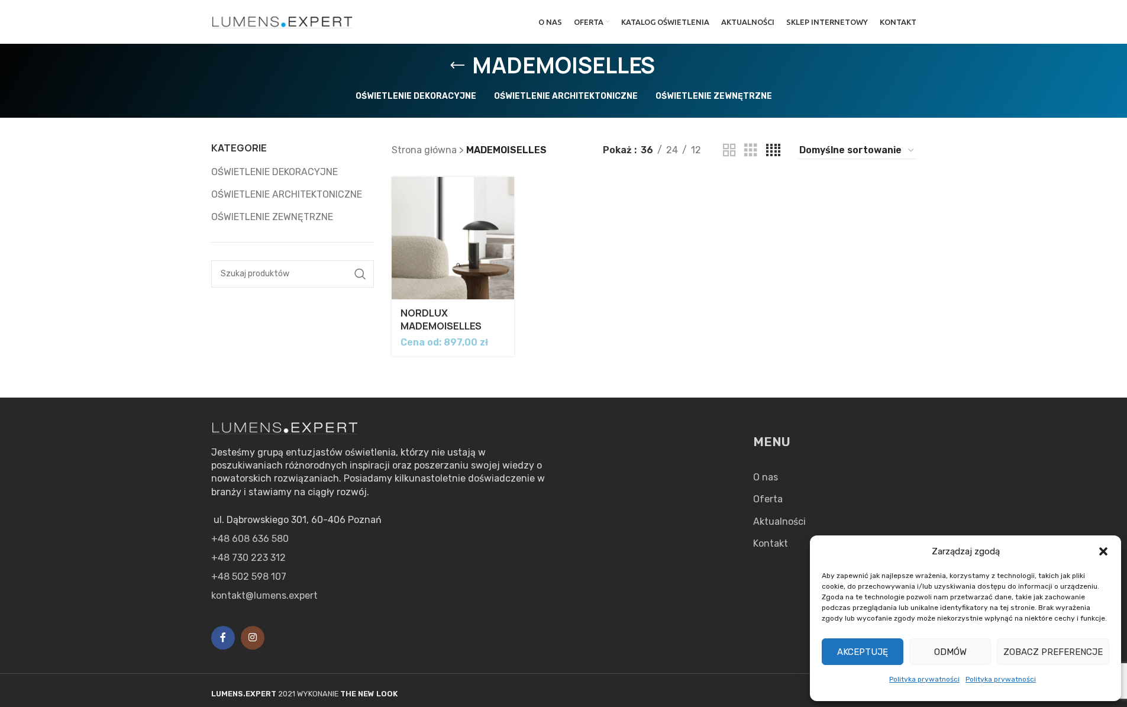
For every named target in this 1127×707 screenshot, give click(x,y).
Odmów (950, 652)
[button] (1103, 551)
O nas (765, 477)
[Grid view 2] (729, 150)
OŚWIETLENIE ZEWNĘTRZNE (272, 216)
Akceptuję (862, 652)
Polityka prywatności (924, 679)
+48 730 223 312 (248, 557)
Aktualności (779, 521)
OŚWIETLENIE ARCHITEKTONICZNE (286, 194)
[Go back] (457, 66)
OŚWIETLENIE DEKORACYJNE (274, 171)
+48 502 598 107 (248, 576)
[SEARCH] (360, 274)
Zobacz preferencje (1053, 652)
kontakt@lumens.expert (264, 595)
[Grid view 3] (750, 150)
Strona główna (424, 150)
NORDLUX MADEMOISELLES (441, 319)
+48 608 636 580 (250, 538)
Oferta (768, 499)
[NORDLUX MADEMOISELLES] (453, 238)
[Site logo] (282, 21)
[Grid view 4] (773, 150)
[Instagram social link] (252, 638)
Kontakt (770, 543)
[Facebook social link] (223, 638)
